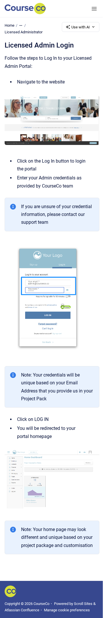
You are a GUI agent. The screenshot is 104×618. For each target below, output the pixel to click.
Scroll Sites (83, 603)
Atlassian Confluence (22, 610)
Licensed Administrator (23, 32)
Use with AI (80, 27)
